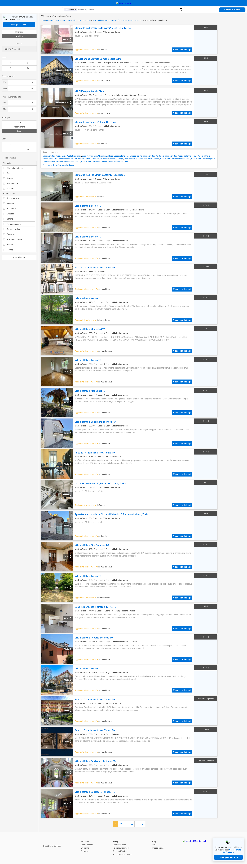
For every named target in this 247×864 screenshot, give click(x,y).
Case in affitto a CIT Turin (118, 162)
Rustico (10, 178)
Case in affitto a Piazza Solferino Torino (181, 156)
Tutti (19, 123)
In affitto (19, 36)
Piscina (10, 250)
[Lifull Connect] (194, 848)
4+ (28, 68)
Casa (9, 173)
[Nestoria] (123, 3)
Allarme (10, 244)
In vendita (19, 32)
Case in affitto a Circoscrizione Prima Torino (127, 20)
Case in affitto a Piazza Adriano (94, 162)
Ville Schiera (12, 183)
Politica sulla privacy (121, 848)
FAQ (154, 845)
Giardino (10, 214)
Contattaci (85, 851)
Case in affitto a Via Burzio (153, 156)
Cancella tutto (19, 257)
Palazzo (10, 188)
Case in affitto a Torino (100, 20)
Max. (5, 89)
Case (19, 131)
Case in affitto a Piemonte (55, 20)
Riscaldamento (13, 198)
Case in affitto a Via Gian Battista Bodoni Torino (77, 159)
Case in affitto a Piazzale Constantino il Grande (62, 162)
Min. (5, 82)
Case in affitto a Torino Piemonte (79, 20)
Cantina (10, 219)
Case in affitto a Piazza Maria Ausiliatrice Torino (62, 156)
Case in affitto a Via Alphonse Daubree (97, 156)
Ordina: (19, 44)
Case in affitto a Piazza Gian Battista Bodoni (142, 159)
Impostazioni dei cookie (122, 855)
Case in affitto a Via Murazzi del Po (128, 156)
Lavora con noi (87, 845)
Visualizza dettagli (182, 50)
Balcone (10, 203)
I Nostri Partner (158, 848)
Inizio (43, 20)
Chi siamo (85, 848)
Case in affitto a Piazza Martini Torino (175, 159)
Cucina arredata (13, 229)
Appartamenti (19, 127)
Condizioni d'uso (119, 845)
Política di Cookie (120, 851)
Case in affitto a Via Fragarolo (203, 159)
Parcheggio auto (14, 224)
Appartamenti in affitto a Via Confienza (58, 165)
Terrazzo (11, 234)
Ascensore (11, 208)
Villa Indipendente (15, 168)
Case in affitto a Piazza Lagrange (109, 159)
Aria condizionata (14, 239)
